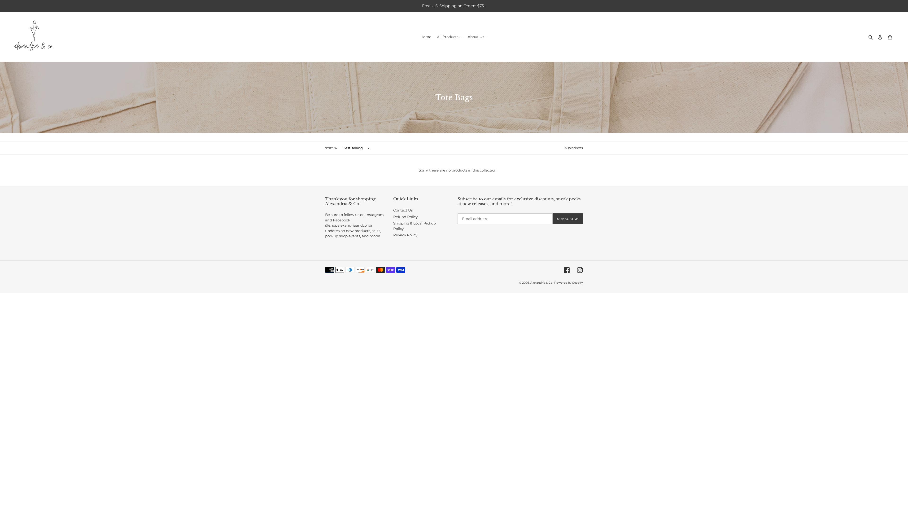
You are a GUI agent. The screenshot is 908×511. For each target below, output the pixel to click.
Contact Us (403, 210)
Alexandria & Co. (541, 282)
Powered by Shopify (568, 282)
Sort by (331, 148)
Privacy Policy (405, 235)
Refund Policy (405, 217)
